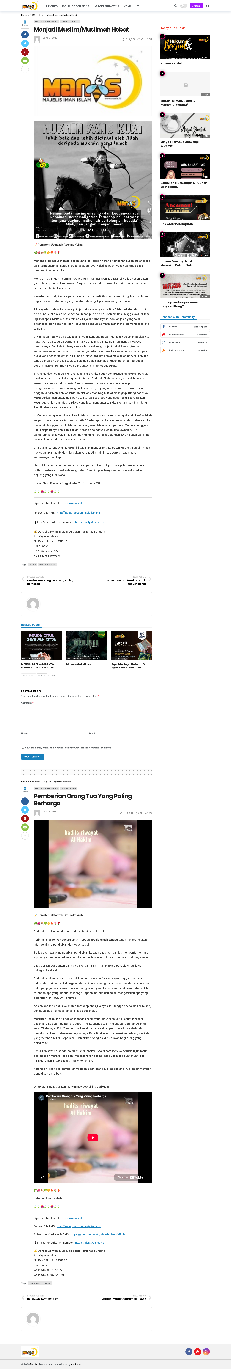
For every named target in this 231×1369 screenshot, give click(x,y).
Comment (27, 702)
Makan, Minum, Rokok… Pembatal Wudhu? (177, 102)
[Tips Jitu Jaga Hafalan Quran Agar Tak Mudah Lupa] (131, 645)
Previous (29, 676)
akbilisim (76, 1364)
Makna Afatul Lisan (79, 664)
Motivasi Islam (70, 22)
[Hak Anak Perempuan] (185, 207)
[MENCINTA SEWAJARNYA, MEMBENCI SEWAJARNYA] (41, 645)
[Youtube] (197, 1351)
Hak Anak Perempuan (176, 224)
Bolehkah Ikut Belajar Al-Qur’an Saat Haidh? (184, 185)
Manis (33, 1364)
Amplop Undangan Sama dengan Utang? (179, 304)
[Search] (175, 5)
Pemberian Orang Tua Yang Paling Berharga (83, 799)
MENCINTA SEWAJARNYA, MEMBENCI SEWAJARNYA (38, 665)
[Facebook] (188, 1351)
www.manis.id (73, 503)
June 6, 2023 (50, 37)
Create (196, 5)
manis (33, 565)
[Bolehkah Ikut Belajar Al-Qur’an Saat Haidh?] (185, 166)
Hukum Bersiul (171, 63)
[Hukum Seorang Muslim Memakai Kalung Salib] (185, 244)
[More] (138, 6)
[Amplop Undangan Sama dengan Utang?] (185, 286)
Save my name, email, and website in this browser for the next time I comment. (68, 747)
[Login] (207, 5)
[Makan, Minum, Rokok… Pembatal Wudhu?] (185, 84)
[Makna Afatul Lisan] (86, 645)
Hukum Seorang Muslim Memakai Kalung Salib (177, 263)
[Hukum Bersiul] (185, 47)
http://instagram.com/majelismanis (79, 512)
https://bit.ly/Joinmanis (89, 522)
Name (25, 733)
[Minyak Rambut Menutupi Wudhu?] (185, 125)
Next (41, 676)
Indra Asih (35, 1283)
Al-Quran (118, 659)
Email (93, 733)
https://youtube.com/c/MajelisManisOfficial (98, 1234)
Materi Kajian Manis (46, 22)
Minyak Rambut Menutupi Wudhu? (179, 144)
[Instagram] (206, 1351)
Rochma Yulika (47, 565)
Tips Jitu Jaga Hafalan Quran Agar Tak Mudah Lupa (131, 665)
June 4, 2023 (50, 811)
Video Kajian (69, 788)
